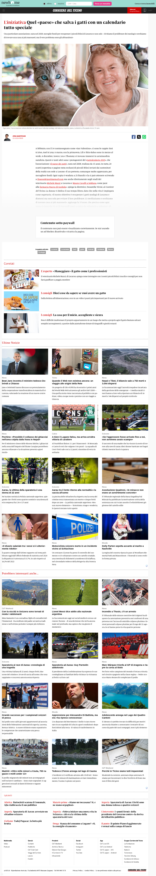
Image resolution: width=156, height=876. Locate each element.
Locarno (54, 249)
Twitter (78, 850)
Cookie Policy (89, 870)
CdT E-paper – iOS (106, 850)
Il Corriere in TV (57, 853)
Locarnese (65, 249)
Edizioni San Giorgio (59, 850)
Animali (90, 249)
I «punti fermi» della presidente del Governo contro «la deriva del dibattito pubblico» (122, 814)
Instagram (79, 847)
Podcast (7, 847)
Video (6, 844)
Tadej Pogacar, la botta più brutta (23, 822)
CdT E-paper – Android (108, 853)
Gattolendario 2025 (96, 160)
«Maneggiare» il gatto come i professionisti (74, 271)
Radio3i (127, 850)
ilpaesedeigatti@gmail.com (50, 179)
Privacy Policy (78, 870)
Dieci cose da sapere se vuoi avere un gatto (73, 293)
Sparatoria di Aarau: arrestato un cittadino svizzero (26, 813)
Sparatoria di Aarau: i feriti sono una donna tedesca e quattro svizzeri (122, 803)
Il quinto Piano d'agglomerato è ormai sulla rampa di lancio (121, 825)
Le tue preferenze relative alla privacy (108, 870)
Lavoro (30, 856)
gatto (82, 249)
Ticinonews (128, 853)
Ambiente (100, 249)
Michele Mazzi (54, 183)
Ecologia (42, 252)
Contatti (31, 844)
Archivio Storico (57, 847)
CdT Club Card (33, 850)
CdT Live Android (106, 847)
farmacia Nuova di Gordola (53, 186)
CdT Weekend (57, 844)
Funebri (30, 859)
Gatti (74, 249)
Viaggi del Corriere (34, 853)
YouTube (79, 853)
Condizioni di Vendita (131, 862)
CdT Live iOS (104, 844)
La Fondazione (129, 844)
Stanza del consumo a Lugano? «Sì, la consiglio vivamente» (74, 825)
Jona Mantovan (19, 136)
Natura (110, 249)
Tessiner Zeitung (130, 856)
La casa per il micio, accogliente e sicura (72, 314)
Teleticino (127, 847)
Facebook (79, 844)
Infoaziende (56, 856)
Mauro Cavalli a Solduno (84, 183)
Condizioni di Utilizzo (131, 859)
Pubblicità (31, 847)
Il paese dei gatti (58, 163)
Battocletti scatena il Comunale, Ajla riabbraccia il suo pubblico (25, 803)
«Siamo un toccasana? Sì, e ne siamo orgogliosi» (74, 803)
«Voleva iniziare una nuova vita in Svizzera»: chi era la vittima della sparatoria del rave (75, 814)
